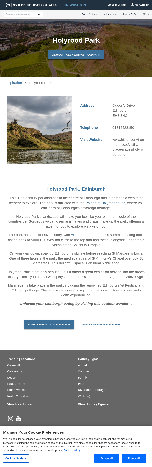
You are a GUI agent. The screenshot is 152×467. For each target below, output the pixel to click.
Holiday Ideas (110, 14)
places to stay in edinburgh (101, 324)
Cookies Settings (16, 458)
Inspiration (14, 83)
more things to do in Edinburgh (49, 324)
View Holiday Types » (93, 404)
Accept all (106, 458)
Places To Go (130, 14)
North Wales (16, 390)
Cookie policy (72, 450)
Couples (84, 371)
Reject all (134, 458)
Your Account (141, 4)
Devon (11, 377)
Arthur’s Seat (81, 235)
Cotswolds (14, 371)
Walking (84, 396)
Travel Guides (89, 14)
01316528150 (123, 128)
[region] (76, 446)
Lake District (16, 384)
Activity (83, 365)
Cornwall (13, 365)
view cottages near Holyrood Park (76, 54)
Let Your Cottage (117, 4)
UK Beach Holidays (91, 390)
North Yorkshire (18, 396)
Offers (145, 14)
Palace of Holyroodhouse (105, 203)
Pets (81, 384)
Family (83, 377)
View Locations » (19, 404)
